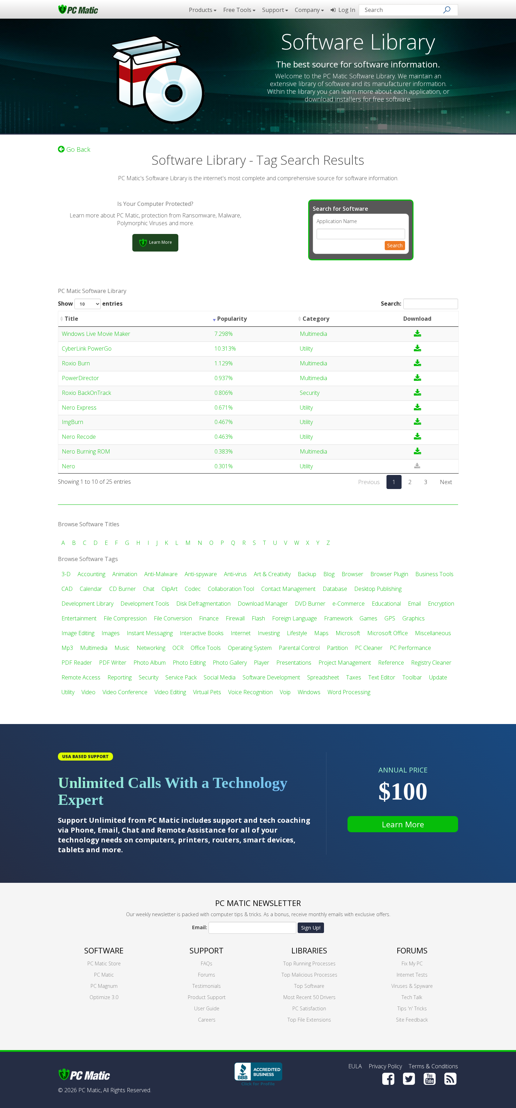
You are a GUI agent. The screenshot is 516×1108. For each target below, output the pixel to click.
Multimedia (313, 334)
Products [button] (201, 10)
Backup (307, 574)
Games (368, 618)
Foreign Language (294, 618)
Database (335, 589)
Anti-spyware (201, 574)
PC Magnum (104, 986)
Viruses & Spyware (412, 986)
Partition (337, 648)
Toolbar (412, 677)
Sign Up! (310, 927)
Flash (258, 618)
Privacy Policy (385, 1066)
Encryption (441, 603)
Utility (306, 348)
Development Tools (144, 603)
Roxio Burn (76, 363)
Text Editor (381, 677)
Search (395, 245)
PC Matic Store (104, 963)
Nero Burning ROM (86, 451)
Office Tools (206, 648)
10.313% (225, 348)
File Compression (125, 618)
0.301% (223, 466)
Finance (209, 618)
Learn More (403, 824)
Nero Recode (79, 437)
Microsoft (348, 633)
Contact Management (288, 589)
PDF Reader (76, 662)
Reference (391, 662)
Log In (345, 10)
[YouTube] (430, 1079)
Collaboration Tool (231, 589)
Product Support (207, 997)
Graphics (413, 618)
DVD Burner (310, 603)
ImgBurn (72, 422)
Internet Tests (412, 974)
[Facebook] (388, 1079)
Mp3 (67, 648)
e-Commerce (348, 603)
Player (261, 662)
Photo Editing (189, 662)
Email (414, 603)
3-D (66, 574)
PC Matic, (90, 1090)
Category (316, 318)
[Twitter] (409, 1079)
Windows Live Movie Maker (96, 334)
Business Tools (434, 574)
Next (446, 482)
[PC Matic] (78, 9)
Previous (369, 482)
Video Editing (170, 692)
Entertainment (79, 618)
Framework (338, 618)
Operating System (250, 648)
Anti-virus (235, 574)
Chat (148, 589)
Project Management (344, 662)
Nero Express (79, 407)
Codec (193, 589)
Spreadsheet (323, 677)
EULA (355, 1066)
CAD (67, 589)
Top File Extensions (309, 1019)
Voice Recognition (250, 692)
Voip (285, 692)
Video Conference (124, 692)
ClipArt (169, 589)
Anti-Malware (161, 574)
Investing (269, 633)
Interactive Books (202, 633)
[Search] (446, 9)
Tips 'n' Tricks (412, 1008)
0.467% (223, 422)
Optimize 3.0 (104, 997)
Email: (199, 927)
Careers (207, 1019)
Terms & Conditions (433, 1066)
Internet (241, 633)
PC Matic (104, 974)
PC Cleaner (369, 648)
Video (88, 692)
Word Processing (349, 692)
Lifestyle (297, 633)
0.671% (223, 407)
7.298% (223, 334)
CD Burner (122, 589)
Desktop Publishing (378, 589)
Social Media (220, 677)
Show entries (90, 303)
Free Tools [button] (238, 10)
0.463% (223, 437)
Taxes (353, 677)
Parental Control (299, 648)
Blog (329, 574)
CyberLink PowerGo (87, 348)
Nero (68, 466)
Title (71, 318)
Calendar (91, 589)
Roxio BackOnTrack (86, 393)
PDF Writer (112, 662)
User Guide (206, 1008)
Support (207, 950)
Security (309, 393)
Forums (206, 974)
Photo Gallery (230, 662)
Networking (151, 648)
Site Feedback (412, 1019)
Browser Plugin (389, 574)
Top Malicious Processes (309, 974)
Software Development (271, 677)
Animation (124, 574)
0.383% (223, 451)
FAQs (206, 963)
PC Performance (410, 648)
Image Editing (77, 633)
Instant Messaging (150, 633)
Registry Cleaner (431, 662)
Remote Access (80, 677)
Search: (391, 303)
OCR (178, 648)
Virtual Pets (207, 692)
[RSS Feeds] (450, 1079)
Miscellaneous (433, 633)
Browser (352, 574)
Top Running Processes (309, 963)
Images (110, 633)
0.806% (223, 393)
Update (438, 677)
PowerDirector (80, 378)
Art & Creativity (272, 574)
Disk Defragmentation (203, 603)
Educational (386, 603)
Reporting (119, 677)
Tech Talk (412, 997)
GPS (389, 618)
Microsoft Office (387, 633)
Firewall (235, 618)
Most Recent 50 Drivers (309, 997)
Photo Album (149, 662)
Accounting (91, 574)
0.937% (223, 378)
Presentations (293, 662)
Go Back (77, 149)
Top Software (309, 986)
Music (122, 648)
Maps (321, 633)
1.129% (223, 363)
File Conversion (173, 618)
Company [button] (308, 10)
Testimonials (206, 986)
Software (104, 950)
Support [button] (273, 10)
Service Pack (181, 677)
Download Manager (263, 603)
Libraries (309, 950)
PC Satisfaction (309, 1008)
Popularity (232, 318)
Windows (309, 692)
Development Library (87, 603)
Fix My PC (412, 963)
